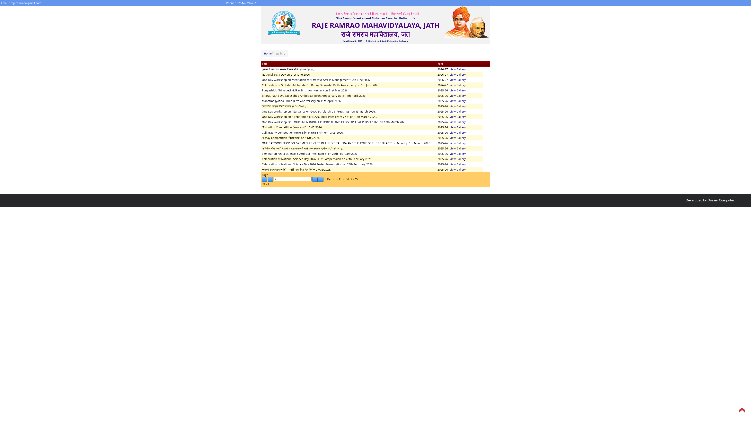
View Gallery (458, 69)
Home (268, 53)
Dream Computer (721, 200)
